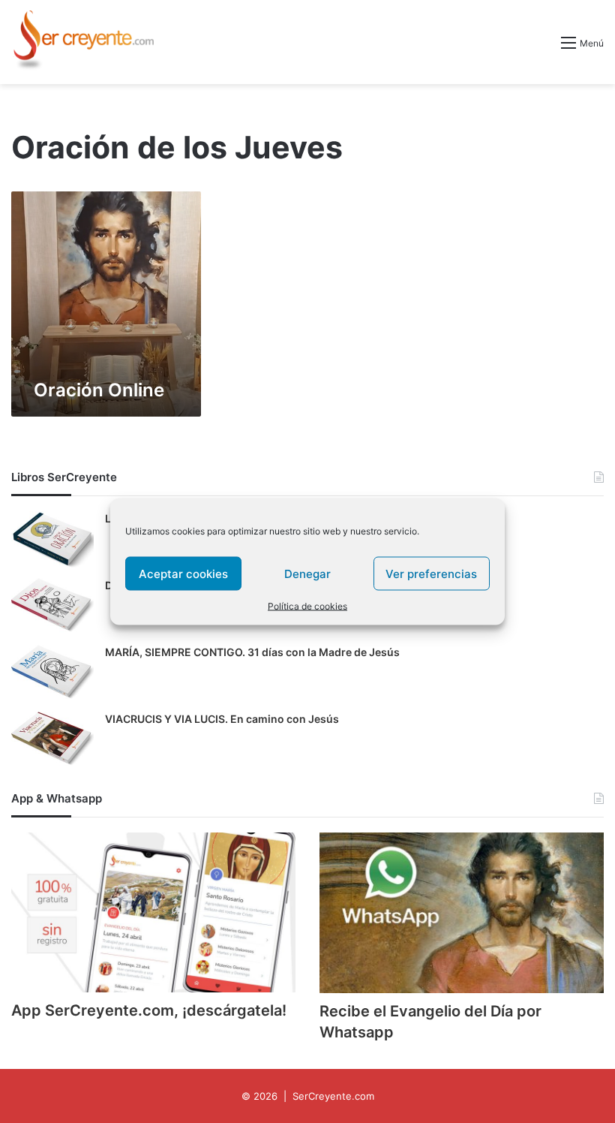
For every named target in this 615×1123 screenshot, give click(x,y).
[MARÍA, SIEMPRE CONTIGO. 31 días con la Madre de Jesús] (52, 673)
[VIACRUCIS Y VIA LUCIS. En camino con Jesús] (52, 740)
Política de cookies (307, 606)
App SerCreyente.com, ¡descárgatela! (148, 1010)
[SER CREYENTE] (82, 42)
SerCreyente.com (333, 1096)
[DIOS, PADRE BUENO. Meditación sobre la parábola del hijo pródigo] (52, 606)
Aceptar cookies (183, 573)
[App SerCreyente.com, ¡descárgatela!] (153, 912)
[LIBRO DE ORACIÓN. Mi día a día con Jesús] (52, 539)
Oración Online (99, 390)
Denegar (307, 573)
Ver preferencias (431, 573)
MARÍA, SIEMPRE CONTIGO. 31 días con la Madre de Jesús (252, 652)
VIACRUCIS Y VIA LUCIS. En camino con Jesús (222, 718)
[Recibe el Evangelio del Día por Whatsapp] (462, 912)
